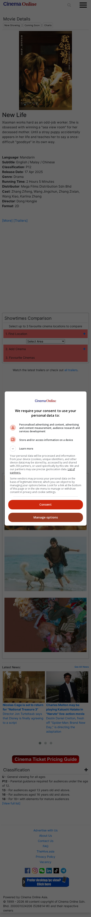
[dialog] (46, 458)
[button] (45, 449)
